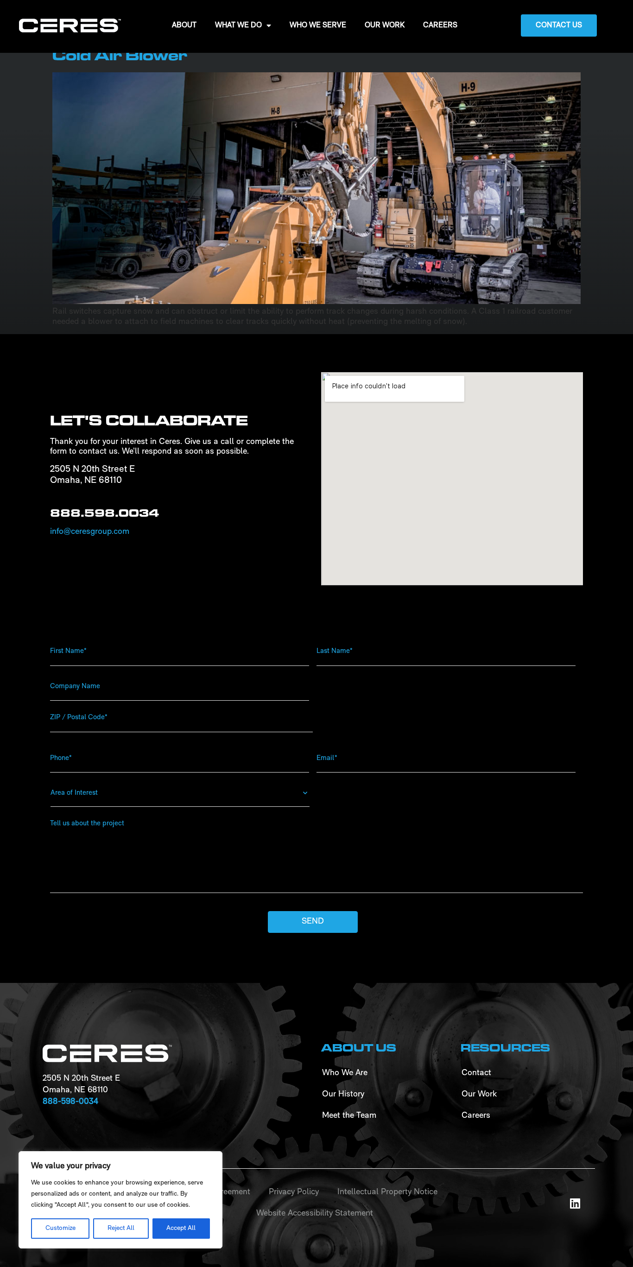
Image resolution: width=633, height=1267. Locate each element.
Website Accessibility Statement (314, 1214)
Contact (476, 1073)
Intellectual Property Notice (387, 1192)
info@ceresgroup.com (89, 532)
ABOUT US (358, 1047)
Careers (440, 25)
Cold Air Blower (119, 55)
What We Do (238, 25)
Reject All (121, 1228)
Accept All (181, 1228)
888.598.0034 (104, 513)
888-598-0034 (70, 1102)
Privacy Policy (294, 1192)
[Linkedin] (575, 1203)
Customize (60, 1228)
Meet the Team (349, 1116)
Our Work (385, 25)
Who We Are (344, 1073)
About (184, 25)
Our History (343, 1094)
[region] (120, 1199)
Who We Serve (318, 25)
